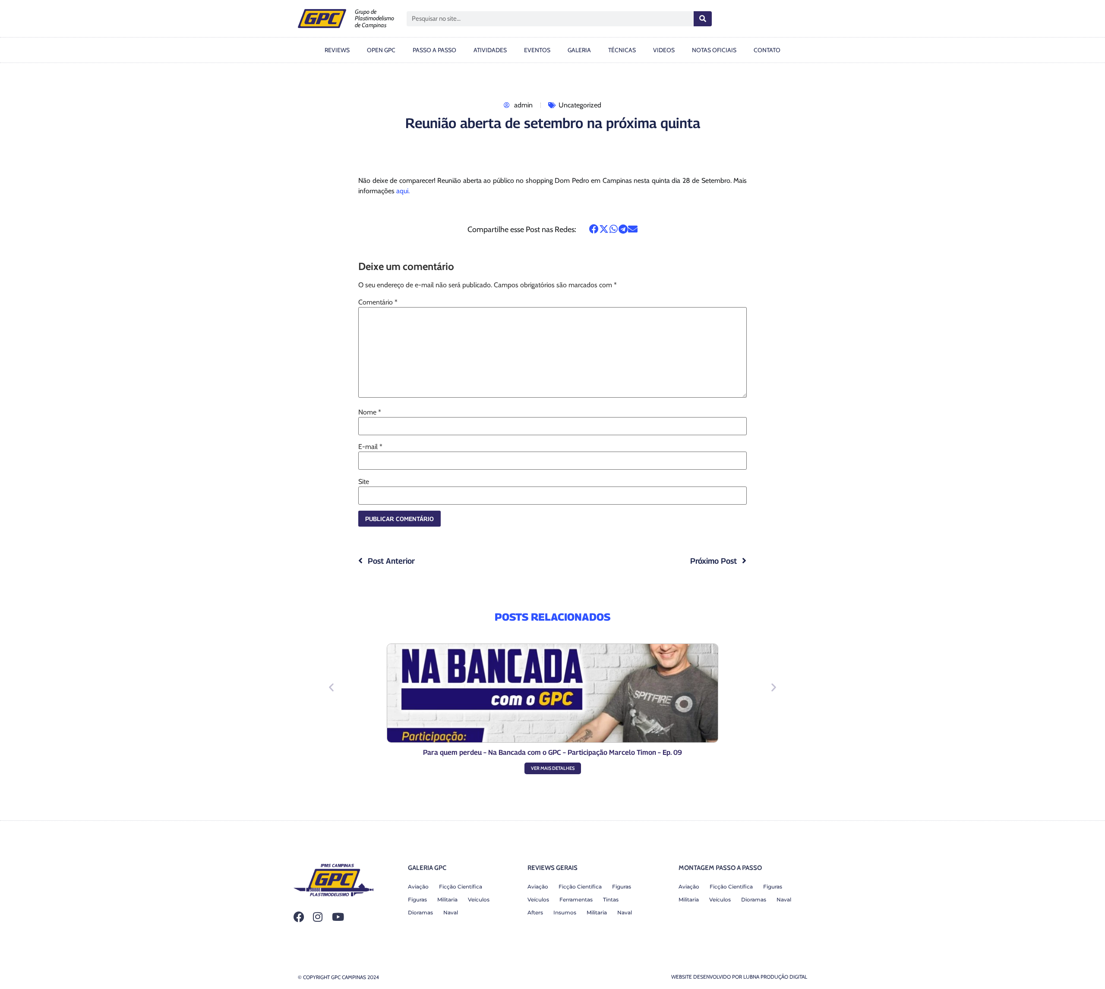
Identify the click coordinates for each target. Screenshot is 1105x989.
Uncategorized (580, 105)
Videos (664, 50)
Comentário (378, 302)
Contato (767, 50)
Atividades (490, 50)
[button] (594, 229)
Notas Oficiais (714, 50)
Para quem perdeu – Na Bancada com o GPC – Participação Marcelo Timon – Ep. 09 (552, 752)
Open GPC (381, 50)
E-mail (370, 446)
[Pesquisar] (703, 18)
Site (363, 481)
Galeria (579, 50)
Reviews (337, 50)
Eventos (537, 50)
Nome (369, 412)
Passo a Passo (434, 50)
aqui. (403, 191)
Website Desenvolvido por (739, 976)
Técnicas (622, 50)
